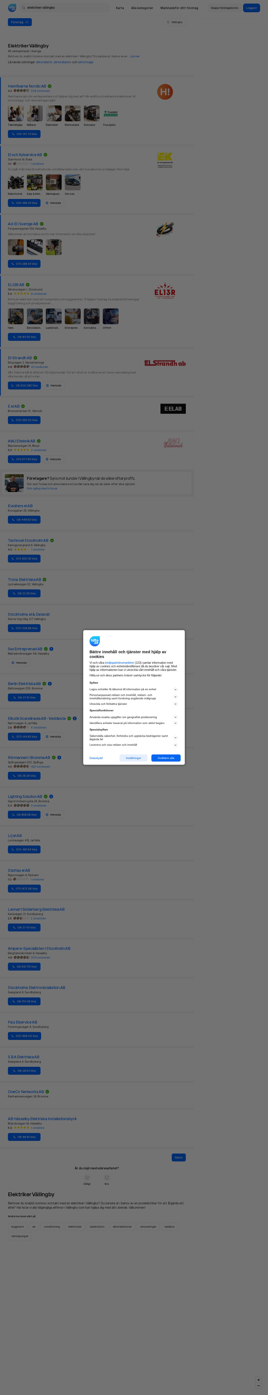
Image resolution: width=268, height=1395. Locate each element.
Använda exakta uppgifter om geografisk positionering (123, 717)
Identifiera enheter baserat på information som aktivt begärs (127, 723)
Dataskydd (96, 758)
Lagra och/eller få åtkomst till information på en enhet (123, 689)
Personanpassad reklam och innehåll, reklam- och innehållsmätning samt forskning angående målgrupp (123, 696)
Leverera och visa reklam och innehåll (113, 744)
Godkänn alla (166, 758)
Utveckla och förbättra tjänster (108, 703)
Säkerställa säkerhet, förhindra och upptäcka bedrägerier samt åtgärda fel (129, 737)
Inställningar (133, 758)
